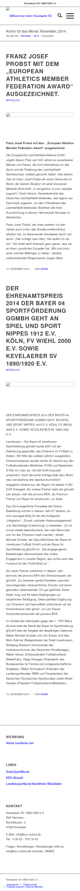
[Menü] (68, 16)
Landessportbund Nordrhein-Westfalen (34, 783)
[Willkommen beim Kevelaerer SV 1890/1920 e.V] (33, 16)
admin (44, 268)
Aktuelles (13, 100)
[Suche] (57, 16)
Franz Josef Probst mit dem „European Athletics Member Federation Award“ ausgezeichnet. (39, 75)
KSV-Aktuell (14, 777)
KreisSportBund (17, 771)
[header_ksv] (40, 395)
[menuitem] (57, 16)
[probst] (40, 125)
